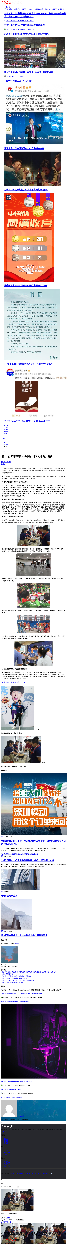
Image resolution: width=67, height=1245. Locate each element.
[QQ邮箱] (5, 1131)
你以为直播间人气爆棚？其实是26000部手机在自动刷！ (29, 72)
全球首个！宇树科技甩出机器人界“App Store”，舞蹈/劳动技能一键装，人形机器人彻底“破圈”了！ (22, 993)
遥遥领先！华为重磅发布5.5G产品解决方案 (24, 148)
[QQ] (3, 1131)
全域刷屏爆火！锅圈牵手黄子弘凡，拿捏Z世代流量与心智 (27, 860)
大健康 (6, 427)
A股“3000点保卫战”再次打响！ (18, 81)
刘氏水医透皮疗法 (9, 896)
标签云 (6, 1141)
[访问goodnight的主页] (9, 963)
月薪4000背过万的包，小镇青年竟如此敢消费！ (26, 189)
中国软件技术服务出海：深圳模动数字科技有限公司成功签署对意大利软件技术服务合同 (29, 972)
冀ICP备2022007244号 (25, 1173)
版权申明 (7, 1152)
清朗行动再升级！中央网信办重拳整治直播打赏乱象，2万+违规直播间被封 (16, 1081)
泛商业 (6, 444)
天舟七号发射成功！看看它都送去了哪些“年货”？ (27, 34)
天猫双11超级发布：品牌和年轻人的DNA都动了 (11, 1089)
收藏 (13, 682)
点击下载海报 (6, 1222)
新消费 (6, 425)
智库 (5, 433)
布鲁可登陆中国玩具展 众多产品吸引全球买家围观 (11, 1097)
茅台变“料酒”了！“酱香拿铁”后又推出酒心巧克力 (27, 421)
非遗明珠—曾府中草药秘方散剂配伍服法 (14, 978)
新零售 (6, 431)
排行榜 (6, 1139)
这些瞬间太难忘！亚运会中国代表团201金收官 (25, 285)
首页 (5, 442)
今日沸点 (7, 7)
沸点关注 (7, 1162)
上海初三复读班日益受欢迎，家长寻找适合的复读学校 (18, 980)
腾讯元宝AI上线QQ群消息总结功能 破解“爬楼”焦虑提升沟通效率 (15, 1001)
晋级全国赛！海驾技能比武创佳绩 (12, 982)
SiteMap (6, 1154)
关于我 (6, 1150)
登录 (3, 439)
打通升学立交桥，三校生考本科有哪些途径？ (25, 25)
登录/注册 (22, 1116)
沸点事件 (7, 1164)
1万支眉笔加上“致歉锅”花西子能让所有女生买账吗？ (28, 364)
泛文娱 (6, 429)
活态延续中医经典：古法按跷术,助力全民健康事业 (24, 935)
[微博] (1, 1131)
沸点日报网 (14, 1173)
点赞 (18, 682)
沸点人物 (7, 1166)
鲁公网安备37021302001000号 (41, 1173)
